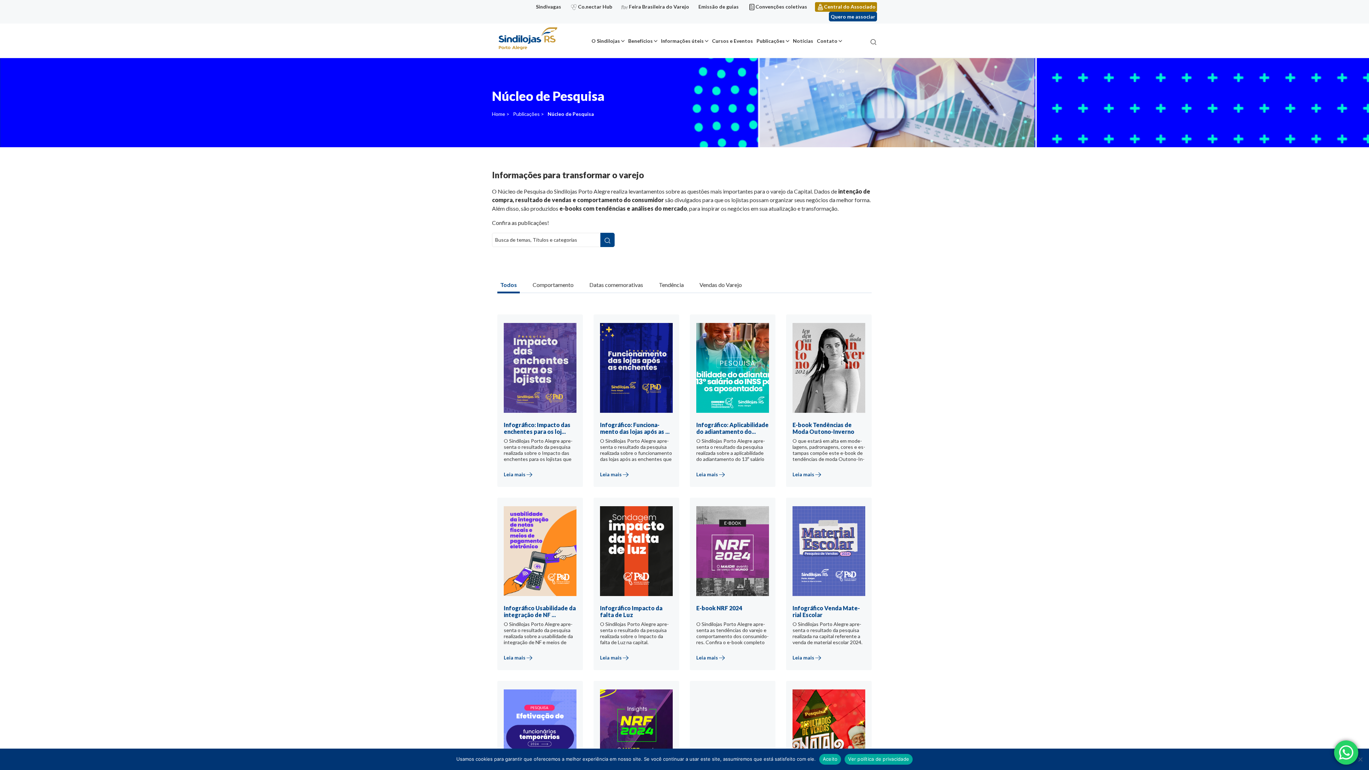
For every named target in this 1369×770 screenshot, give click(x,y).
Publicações (771, 41)
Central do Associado (850, 7)
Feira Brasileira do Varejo (659, 7)
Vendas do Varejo (720, 284)
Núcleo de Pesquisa (571, 114)
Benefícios (640, 41)
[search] (607, 240)
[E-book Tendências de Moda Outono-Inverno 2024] (835, 409)
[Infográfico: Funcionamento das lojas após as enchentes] (643, 409)
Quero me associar (853, 17)
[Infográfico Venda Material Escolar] (835, 592)
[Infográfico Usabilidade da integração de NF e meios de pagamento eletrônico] (546, 592)
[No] (1360, 759)
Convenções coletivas (781, 7)
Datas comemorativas (616, 284)
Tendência (671, 284)
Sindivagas (548, 7)
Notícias (803, 41)
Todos (508, 284)
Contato (827, 41)
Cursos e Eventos (732, 41)
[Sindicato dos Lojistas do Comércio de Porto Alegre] (527, 39)
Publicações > (528, 114)
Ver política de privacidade (878, 759)
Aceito (830, 759)
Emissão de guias (718, 7)
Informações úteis (682, 41)
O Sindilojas (605, 41)
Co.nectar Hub (595, 7)
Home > (500, 114)
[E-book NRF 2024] (739, 592)
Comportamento (553, 284)
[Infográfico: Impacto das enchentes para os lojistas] (546, 409)
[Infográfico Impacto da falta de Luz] (643, 592)
